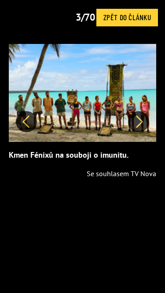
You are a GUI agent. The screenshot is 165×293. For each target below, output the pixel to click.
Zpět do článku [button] (127, 17)
